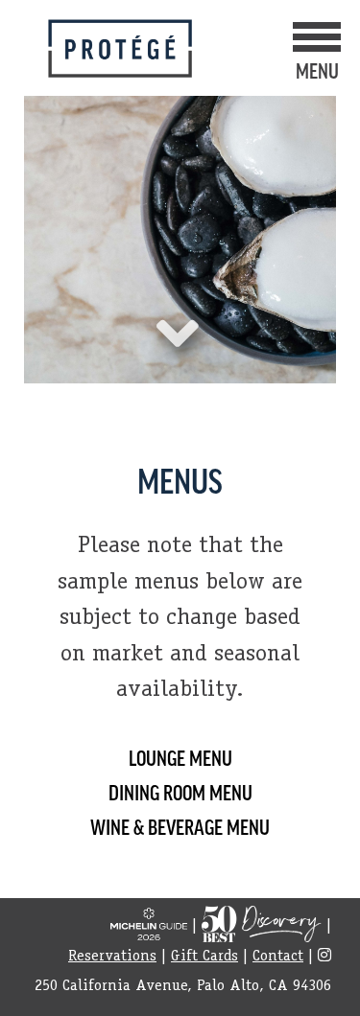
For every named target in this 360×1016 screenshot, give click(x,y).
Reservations (112, 957)
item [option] (180, 203)
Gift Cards (204, 957)
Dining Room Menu (180, 791)
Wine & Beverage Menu (180, 826)
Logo (120, 48)
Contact (277, 957)
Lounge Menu (180, 757)
